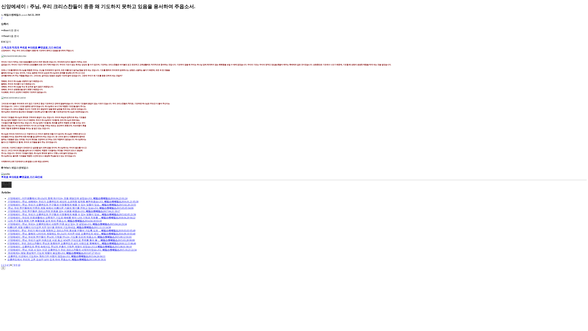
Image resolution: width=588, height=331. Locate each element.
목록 (6, 184)
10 (19, 265)
